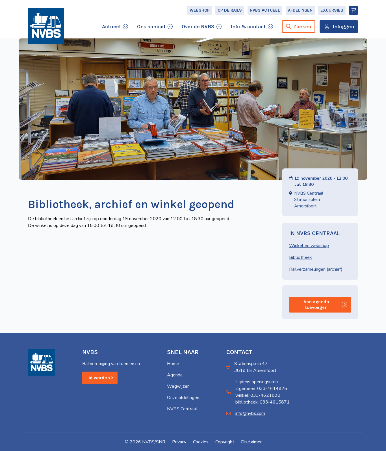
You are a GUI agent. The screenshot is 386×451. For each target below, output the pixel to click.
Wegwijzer (178, 386)
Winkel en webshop (309, 245)
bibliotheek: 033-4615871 (262, 402)
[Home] (46, 26)
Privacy (179, 442)
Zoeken (302, 26)
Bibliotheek (300, 257)
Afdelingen (300, 10)
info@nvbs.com (250, 413)
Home (173, 364)
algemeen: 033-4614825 (261, 388)
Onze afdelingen (183, 397)
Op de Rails (230, 10)
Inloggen (343, 26)
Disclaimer (251, 442)
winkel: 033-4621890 (257, 395)
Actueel (111, 26)
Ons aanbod (151, 26)
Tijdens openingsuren (256, 382)
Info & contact (248, 26)
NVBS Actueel (265, 10)
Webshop (200, 10)
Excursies (331, 10)
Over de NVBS (198, 26)
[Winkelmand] (353, 10)
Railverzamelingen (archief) (315, 269)
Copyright (224, 442)
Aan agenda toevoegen (316, 304)
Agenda (175, 375)
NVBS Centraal (182, 409)
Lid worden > (100, 377)
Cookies (201, 442)
